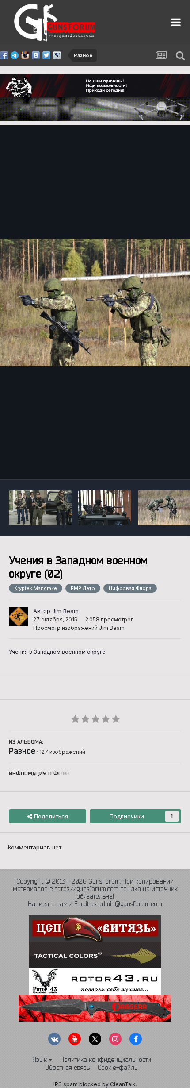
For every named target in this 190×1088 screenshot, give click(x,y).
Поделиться (50, 816)
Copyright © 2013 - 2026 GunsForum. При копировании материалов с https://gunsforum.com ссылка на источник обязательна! (95, 889)
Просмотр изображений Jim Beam (79, 628)
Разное (22, 750)
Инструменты (151, 463)
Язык (40, 1059)
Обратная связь (67, 1067)
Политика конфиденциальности (105, 1059)
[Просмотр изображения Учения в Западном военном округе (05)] (104, 507)
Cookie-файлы (118, 1067)
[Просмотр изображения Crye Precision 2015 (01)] (40, 507)
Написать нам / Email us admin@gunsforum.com (95, 903)
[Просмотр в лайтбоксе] (95, 302)
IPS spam (65, 1084)
